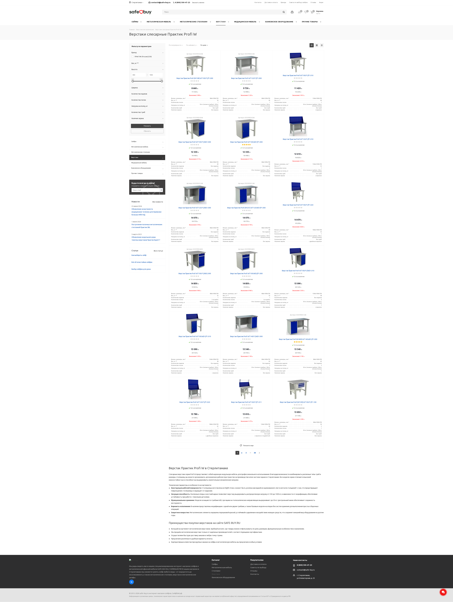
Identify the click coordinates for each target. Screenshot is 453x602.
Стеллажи (216, 571)
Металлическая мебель (222, 567)
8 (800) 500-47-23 (304, 565)
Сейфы (215, 564)
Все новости (157, 202)
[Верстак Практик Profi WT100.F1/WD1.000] (194, 129)
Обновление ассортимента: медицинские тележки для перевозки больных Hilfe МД (146, 212)
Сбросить (147, 131)
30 (255, 453)
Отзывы (253, 571)
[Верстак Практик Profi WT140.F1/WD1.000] (246, 324)
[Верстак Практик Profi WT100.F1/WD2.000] (194, 261)
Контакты (254, 574)
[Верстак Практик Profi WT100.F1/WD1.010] (298, 258)
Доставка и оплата (258, 564)
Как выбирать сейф (139, 255)
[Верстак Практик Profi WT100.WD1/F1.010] (194, 324)
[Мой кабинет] (292, 12)
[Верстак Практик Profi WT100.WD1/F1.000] (246, 129)
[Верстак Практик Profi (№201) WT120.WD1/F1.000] (246, 195)
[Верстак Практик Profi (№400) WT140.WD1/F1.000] (298, 326)
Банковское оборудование (223, 577)
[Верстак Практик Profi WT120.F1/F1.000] (246, 65)
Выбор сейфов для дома (141, 269)
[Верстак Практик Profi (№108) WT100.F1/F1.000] (194, 65)
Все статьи (158, 251)
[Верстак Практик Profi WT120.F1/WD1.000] (194, 195)
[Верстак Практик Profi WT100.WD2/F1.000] (246, 261)
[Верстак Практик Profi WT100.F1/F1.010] (298, 63)
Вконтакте (131, 582)
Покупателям (256, 560)
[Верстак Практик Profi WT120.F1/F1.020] (194, 389)
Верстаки (216, 574)
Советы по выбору (258, 567)
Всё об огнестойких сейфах (142, 262)
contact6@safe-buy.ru (160, 2)
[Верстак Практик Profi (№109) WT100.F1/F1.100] (298, 389)
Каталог (216, 560)
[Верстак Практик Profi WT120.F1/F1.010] (298, 126)
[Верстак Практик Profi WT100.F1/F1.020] (298, 192)
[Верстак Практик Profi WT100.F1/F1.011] (246, 389)
